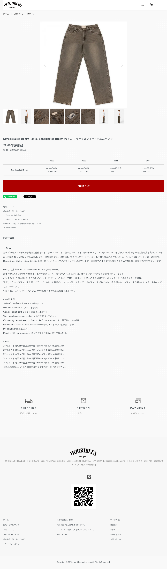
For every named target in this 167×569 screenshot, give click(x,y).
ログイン (113, 530)
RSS (58, 534)
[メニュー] (162, 5)
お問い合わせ (115, 539)
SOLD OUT (84, 186)
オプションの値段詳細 (12, 215)
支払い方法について (11, 534)
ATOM (64, 534)
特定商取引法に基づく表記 (14, 211)
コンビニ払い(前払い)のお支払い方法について (75, 530)
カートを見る (115, 534)
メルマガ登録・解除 (65, 520)
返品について (8, 207)
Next (121, 64)
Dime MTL (18, 14)
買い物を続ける (9, 227)
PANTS (30, 14)
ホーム (6, 14)
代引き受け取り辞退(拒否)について (71, 525)
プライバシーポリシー (12, 544)
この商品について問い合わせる (15, 219)
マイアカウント (116, 520)
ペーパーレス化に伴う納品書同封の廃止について (23, 223)
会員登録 (113, 525)
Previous (45, 64)
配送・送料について (11, 525)
